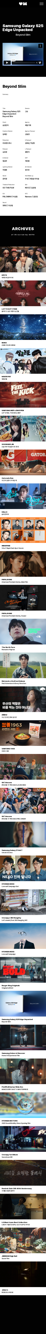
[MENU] (41, 4)
